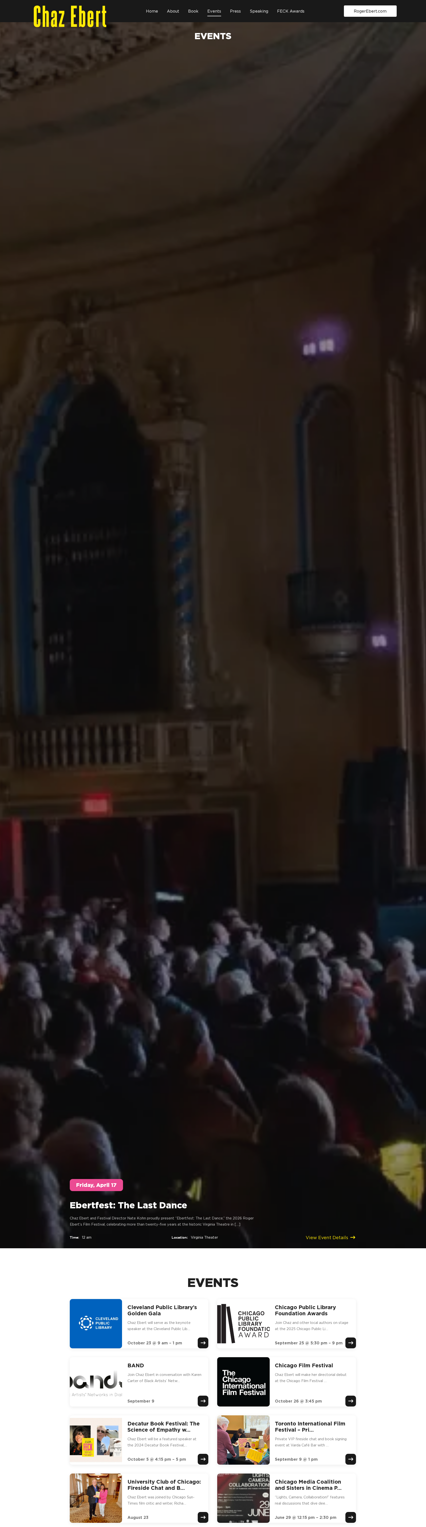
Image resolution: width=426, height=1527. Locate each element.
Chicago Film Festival (304, 1365)
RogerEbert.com (370, 11)
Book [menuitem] (193, 11)
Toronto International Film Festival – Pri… (310, 1427)
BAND (135, 1365)
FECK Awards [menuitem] (290, 11)
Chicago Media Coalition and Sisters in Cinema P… (308, 1485)
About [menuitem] (173, 11)
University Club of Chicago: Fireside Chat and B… (164, 1485)
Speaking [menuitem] (259, 11)
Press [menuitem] (235, 11)
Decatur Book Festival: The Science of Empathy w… (163, 1427)
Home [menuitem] (152, 11)
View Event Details (327, 1237)
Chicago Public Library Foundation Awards (305, 1310)
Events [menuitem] (214, 11)
